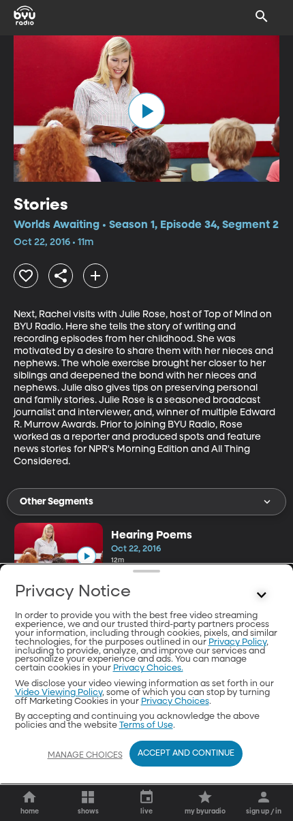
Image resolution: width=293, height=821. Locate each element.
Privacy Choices (175, 701)
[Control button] (262, 595)
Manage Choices (85, 756)
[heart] (26, 275)
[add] (95, 275)
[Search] (261, 16)
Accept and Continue (186, 754)
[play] (146, 111)
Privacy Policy (237, 642)
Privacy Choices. (148, 668)
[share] (60, 275)
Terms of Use (146, 725)
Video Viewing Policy (58, 692)
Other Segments (56, 501)
